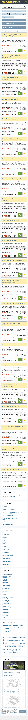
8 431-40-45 (9, 276)
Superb (10, 496)
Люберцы (13, 650)
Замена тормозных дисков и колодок (12, 516)
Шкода (7, 31)
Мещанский (5, 606)
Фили (3, 543)
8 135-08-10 (9, 380)
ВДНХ (3, 540)
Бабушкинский (6, 573)
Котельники (5, 564)
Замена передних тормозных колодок (12, 512)
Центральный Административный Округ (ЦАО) (13, 633)
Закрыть (22, 711)
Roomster (5, 496)
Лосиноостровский (7, 576)
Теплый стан (5, 545)
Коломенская (5, 548)
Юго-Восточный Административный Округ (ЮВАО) (14, 638)
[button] (14, 718)
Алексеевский (6, 586)
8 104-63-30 (9, 194)
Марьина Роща (6, 601)
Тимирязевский (6, 604)
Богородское (5, 591)
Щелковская (5, 552)
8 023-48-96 (9, 73)
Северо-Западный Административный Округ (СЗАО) (13, 630)
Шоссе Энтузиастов (7, 554)
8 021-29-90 (9, 216)
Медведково (5, 551)
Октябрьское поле (7, 542)
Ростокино (5, 582)
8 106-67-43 (9, 443)
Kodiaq (11, 495)
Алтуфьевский (6, 588)
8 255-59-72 (9, 318)
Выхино (4, 557)
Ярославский (5, 583)
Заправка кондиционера (8, 509)
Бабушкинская (6, 549)
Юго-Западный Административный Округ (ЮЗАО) (14, 641)
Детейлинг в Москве (7, 524)
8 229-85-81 (9, 134)
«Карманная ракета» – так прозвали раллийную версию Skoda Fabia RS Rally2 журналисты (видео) (13, 674)
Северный (5, 609)
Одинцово (18, 650)
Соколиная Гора (6, 615)
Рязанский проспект (7, 555)
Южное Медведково (7, 574)
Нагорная (4, 536)
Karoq (7, 495)
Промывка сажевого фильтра (10, 522)
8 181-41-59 (9, 486)
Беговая (4, 539)
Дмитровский (5, 614)
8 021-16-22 (9, 340)
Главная (3, 31)
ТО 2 (3, 519)
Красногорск (6, 650)
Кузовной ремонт (8, 23)
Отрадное (5, 580)
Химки (10, 652)
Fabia (3, 495)
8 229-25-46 (9, 465)
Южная (4, 546)
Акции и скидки (8, 27)
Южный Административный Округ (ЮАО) (13, 636)
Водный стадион (6, 532)
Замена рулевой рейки (8, 515)
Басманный (5, 610)
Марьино (4, 537)
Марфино (4, 592)
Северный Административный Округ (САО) (13, 625)
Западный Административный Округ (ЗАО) (14, 643)
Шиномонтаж (7, 20)
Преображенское (6, 603)
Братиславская (6, 558)
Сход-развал (5, 507)
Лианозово (5, 594)
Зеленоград (11, 649)
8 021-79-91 (9, 299)
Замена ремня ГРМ (7, 513)
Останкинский (6, 585)
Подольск (5, 652)
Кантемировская (6, 561)
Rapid (19, 495)
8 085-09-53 (9, 174)
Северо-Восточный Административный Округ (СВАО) (13, 627)
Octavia (15, 495)
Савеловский (5, 612)
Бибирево (4, 579)
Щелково (15, 652)
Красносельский (6, 607)
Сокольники (5, 595)
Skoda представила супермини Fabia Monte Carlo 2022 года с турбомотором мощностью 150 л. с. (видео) (13, 691)
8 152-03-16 (9, 154)
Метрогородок (6, 589)
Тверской (4, 617)
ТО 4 (3, 521)
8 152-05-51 (9, 51)
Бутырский (5, 598)
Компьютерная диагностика (9, 518)
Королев (17, 649)
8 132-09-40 (9, 94)
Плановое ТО (5, 506)
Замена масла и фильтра (8, 510)
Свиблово (4, 577)
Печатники (5, 560)
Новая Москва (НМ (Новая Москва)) (12, 645)
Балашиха (5, 649)
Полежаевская (6, 534)
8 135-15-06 (9, 114)
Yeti (14, 496)
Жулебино (5, 563)
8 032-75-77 (9, 402)
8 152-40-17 (9, 360)
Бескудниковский (6, 600)
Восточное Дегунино (7, 597)
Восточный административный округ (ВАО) (14, 646)
